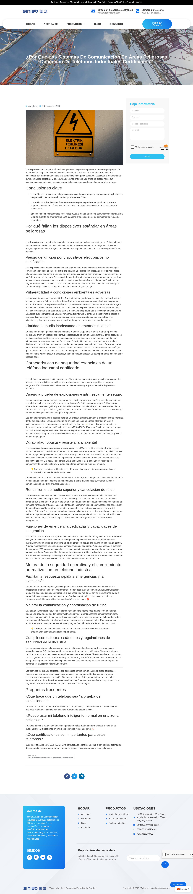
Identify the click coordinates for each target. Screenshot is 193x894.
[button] (67, 776)
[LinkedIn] (36, 857)
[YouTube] (42, 857)
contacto (116, 24)
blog (97, 24)
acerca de (51, 24)
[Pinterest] (49, 857)
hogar (30, 24)
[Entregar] (165, 864)
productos (74, 24)
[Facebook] (29, 857)
